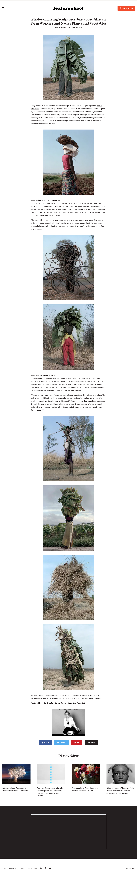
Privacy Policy (32, 868)
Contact (21, 868)
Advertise (12, 868)
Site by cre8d (130, 868)
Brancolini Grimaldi (87, 698)
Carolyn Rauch (62, 27)
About (4, 868)
